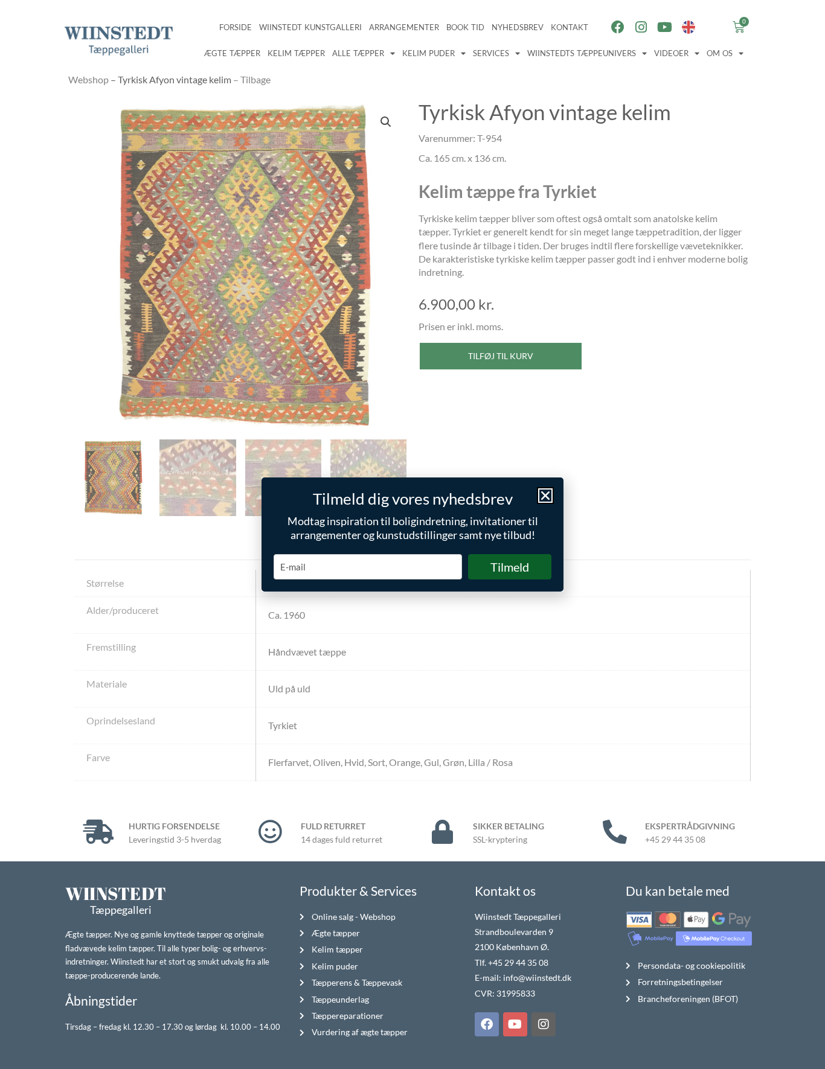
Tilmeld (509, 567)
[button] (545, 496)
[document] (412, 534)
